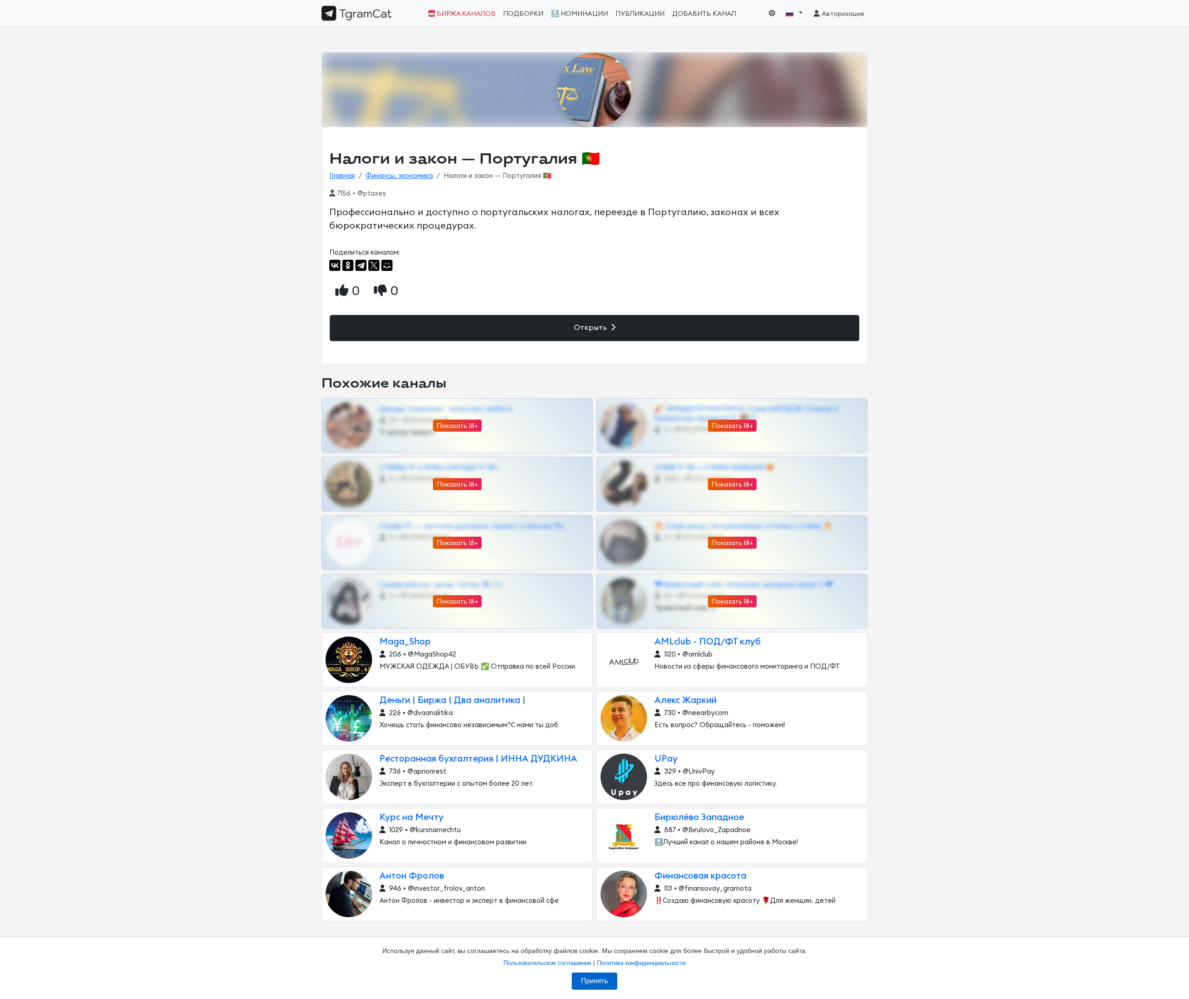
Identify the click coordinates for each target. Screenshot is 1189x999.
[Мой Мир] (386, 265)
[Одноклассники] (347, 265)
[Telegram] (360, 265)
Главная (342, 175)
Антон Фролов (411, 876)
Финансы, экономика (399, 175)
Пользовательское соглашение (547, 963)
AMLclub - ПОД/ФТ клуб (707, 642)
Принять (594, 981)
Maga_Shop (405, 642)
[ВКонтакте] (334, 265)
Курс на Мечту (411, 817)
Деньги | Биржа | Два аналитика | (452, 700)
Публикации (640, 13)
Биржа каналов (465, 13)
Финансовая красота (700, 876)
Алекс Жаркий (685, 700)
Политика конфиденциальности (641, 963)
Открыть (591, 327)
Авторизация (842, 13)
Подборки (523, 13)
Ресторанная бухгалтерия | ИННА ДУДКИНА (478, 759)
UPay (666, 759)
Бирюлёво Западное (699, 817)
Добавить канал (704, 13)
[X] (373, 265)
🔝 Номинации (579, 13)
